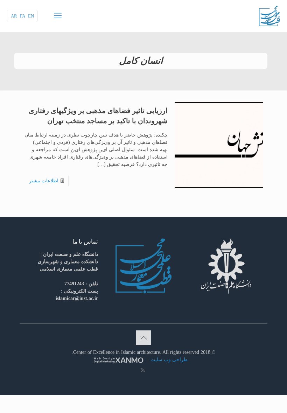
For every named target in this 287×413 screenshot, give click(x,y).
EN (31, 16)
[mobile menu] (58, 16)
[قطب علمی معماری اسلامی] (269, 15)
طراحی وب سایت (168, 359)
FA (22, 16)
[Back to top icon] (143, 337)
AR (14, 16)
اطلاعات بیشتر (43, 180)
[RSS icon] (142, 370)
